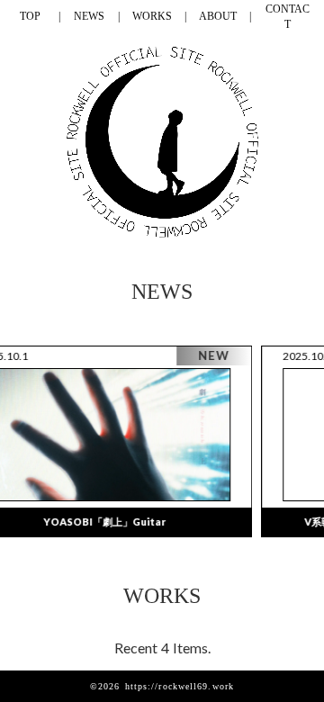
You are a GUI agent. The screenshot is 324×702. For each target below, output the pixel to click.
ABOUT (218, 16)
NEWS (89, 16)
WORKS (152, 16)
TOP (30, 16)
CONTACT (288, 17)
